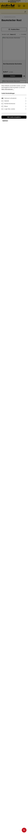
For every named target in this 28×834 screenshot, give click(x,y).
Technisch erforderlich (10, 98)
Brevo (6, 106)
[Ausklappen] (26, 98)
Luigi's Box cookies (9, 109)
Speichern (5, 120)
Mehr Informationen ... (7, 89)
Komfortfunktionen (9, 103)
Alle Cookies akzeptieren (14, 117)
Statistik (6, 101)
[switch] (2, 101)
